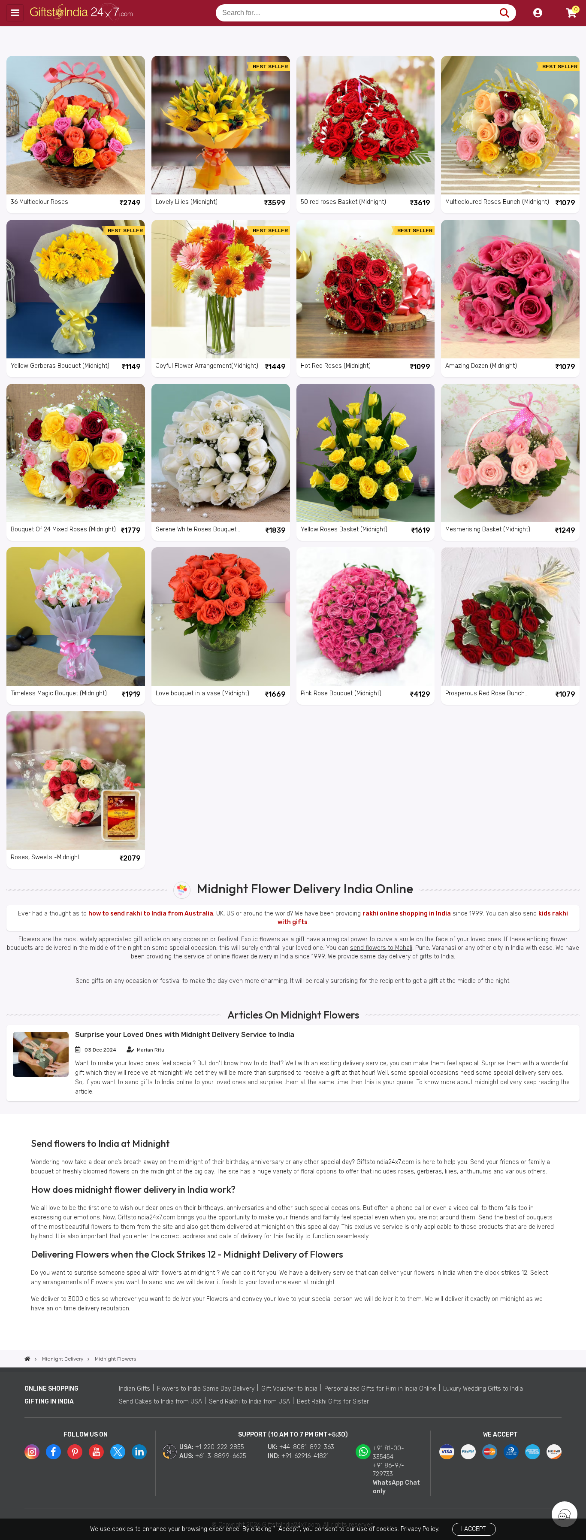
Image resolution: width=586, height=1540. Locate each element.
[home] (27, 1359)
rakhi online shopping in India (406, 913)
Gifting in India (49, 1401)
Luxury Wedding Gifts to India (483, 1388)
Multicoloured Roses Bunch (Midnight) (497, 202)
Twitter (117, 1451)
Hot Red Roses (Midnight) (336, 366)
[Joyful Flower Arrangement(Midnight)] (220, 289)
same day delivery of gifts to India (407, 956)
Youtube (96, 1451)
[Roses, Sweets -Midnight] (75, 780)
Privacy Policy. (420, 1529)
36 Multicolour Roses (39, 202)
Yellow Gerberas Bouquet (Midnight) (60, 366)
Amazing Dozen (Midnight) (481, 366)
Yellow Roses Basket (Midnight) (344, 529)
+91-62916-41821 (305, 1456)
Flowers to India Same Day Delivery (205, 1388)
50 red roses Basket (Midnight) (343, 202)
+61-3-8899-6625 (220, 1456)
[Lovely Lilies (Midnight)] (220, 125)
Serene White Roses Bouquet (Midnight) (196, 530)
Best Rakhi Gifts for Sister (333, 1401)
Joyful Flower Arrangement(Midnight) (207, 366)
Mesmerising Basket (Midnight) (487, 529)
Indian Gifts (134, 1388)
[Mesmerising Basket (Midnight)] (510, 453)
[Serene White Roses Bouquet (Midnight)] (220, 453)
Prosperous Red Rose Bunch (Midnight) (485, 694)
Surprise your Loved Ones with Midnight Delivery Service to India (184, 1035)
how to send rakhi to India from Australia (150, 913)
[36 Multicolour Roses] (75, 125)
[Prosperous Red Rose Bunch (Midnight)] (510, 616)
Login (537, 12)
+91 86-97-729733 (388, 1470)
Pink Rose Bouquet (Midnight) (341, 693)
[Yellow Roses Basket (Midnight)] (365, 453)
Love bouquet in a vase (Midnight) (202, 693)
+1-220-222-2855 (219, 1447)
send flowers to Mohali (381, 948)
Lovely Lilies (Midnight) (186, 202)
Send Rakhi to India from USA (249, 1401)
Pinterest (74, 1451)
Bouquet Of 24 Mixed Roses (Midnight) (63, 529)
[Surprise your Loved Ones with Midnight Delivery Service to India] (41, 1075)
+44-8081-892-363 (306, 1447)
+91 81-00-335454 (388, 1453)
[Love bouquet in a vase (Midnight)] (220, 616)
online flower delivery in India (253, 956)
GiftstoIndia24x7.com (82, 13)
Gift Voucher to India (289, 1388)
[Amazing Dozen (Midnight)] (510, 289)
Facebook (53, 1451)
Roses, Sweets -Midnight (45, 857)
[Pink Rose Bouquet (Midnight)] (365, 616)
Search (504, 12)
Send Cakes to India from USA (160, 1401)
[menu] (15, 13)
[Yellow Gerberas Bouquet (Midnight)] (75, 289)
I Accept (473, 1529)
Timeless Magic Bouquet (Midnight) (59, 693)
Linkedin (139, 1451)
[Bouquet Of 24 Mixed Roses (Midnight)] (75, 453)
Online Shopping (51, 1388)
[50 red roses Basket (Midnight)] (365, 125)
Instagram (31, 1451)
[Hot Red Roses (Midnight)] (365, 289)
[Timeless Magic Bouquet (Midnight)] (75, 616)
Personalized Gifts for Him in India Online (380, 1388)
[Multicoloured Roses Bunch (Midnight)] (510, 125)
